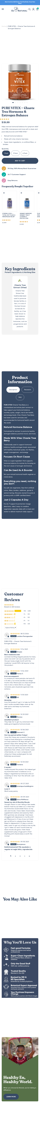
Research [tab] (27, 389)
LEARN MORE (11, 1097)
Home (4, 26)
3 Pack (15, 153)
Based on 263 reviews (12, 607)
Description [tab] (13, 389)
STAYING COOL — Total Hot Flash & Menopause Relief (8, 215)
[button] (4, 119)
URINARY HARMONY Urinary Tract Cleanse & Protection (26, 216)
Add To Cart (20, 161)
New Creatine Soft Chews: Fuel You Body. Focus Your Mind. (20, 2)
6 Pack (25, 153)
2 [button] (15, 856)
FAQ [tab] (20, 397)
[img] (15, 633)
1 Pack (6, 153)
